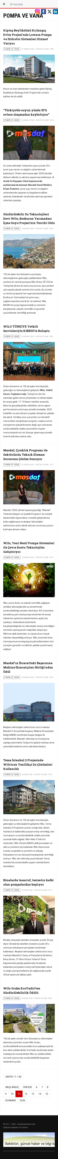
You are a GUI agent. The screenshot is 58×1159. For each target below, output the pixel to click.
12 (25, 1093)
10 (12, 1093)
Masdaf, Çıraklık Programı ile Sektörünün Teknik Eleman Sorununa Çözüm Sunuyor (25, 454)
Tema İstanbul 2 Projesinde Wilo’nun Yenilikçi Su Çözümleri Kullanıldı (27, 764)
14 (39, 1093)
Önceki (27, 1087)
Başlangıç (12, 1087)
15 (46, 1093)
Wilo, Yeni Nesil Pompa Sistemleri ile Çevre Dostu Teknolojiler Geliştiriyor (28, 547)
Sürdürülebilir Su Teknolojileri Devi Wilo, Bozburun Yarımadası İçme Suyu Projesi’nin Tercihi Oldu (29, 218)
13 (32, 1093)
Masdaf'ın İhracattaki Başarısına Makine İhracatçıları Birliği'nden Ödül (28, 667)
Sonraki (10, 1100)
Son (22, 1100)
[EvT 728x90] (29, 1139)
